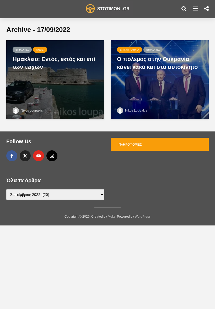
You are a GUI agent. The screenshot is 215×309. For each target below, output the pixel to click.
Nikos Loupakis (31, 110)
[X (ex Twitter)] (25, 155)
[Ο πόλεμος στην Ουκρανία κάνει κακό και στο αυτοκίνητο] (160, 79)
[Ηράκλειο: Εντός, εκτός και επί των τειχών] (55, 79)
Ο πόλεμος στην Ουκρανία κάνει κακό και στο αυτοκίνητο (157, 63)
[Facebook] (11, 155)
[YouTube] (38, 155)
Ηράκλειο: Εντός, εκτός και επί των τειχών (54, 63)
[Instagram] (51, 155)
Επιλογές (22, 49)
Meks (111, 216)
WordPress (142, 216)
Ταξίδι (40, 49)
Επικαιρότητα (129, 49)
